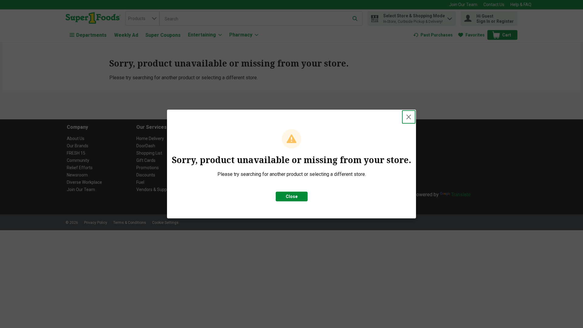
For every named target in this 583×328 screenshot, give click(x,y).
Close (292, 196)
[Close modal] (408, 117)
